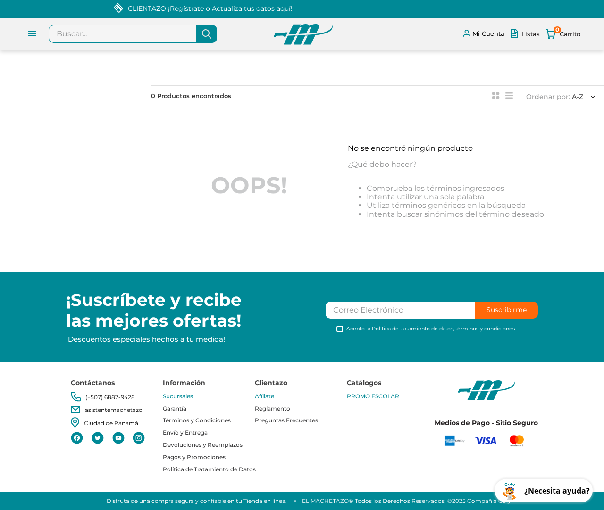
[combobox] (133, 34)
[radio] (496, 95)
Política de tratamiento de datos (412, 328)
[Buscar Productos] (206, 34)
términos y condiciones (485, 328)
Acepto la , (430, 329)
